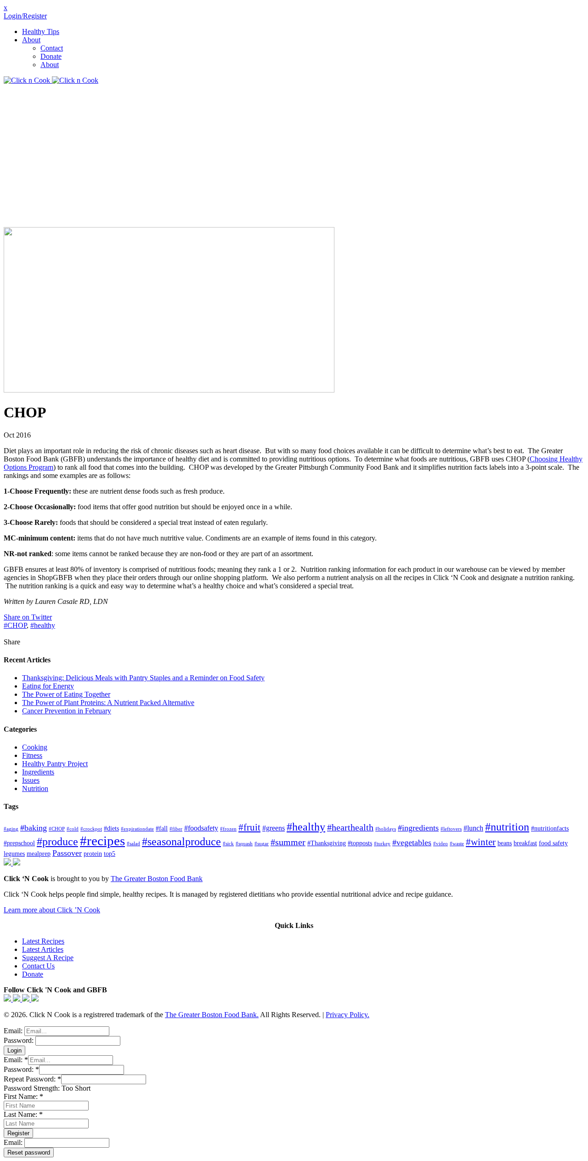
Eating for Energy (48, 686)
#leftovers (451, 828)
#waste (457, 843)
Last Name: (23, 1114)
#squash (244, 843)
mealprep (39, 853)
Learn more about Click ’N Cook (52, 910)
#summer (288, 842)
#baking (33, 827)
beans (505, 843)
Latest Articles (42, 949)
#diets (111, 828)
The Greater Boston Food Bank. (212, 1015)
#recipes (102, 840)
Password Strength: (33, 1088)
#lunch (473, 828)
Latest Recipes (43, 941)
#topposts (360, 843)
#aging (11, 828)
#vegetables (411, 842)
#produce (57, 842)
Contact (51, 48)
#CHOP (15, 625)
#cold (73, 828)
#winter (481, 842)
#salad (133, 843)
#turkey (382, 843)
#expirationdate (137, 828)
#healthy (42, 625)
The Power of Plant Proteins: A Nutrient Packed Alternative (108, 702)
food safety (553, 843)
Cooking (34, 747)
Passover (67, 853)
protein (93, 853)
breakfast (525, 843)
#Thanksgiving (326, 843)
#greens (273, 828)
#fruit (249, 827)
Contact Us (38, 966)
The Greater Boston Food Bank (157, 878)
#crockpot (91, 828)
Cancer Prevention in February (66, 711)
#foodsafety (201, 828)
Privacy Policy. (347, 1015)
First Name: (23, 1096)
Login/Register (25, 16)
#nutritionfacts (550, 828)
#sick (228, 843)
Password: (19, 1040)
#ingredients (418, 827)
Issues (31, 780)
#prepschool (19, 843)
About (31, 40)
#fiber (176, 828)
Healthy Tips (40, 31)
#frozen (228, 828)
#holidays (385, 828)
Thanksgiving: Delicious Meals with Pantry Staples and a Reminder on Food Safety (143, 678)
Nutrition (35, 788)
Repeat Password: (32, 1079)
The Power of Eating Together (66, 694)
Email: (14, 1031)
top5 (109, 853)
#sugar (261, 843)
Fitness (32, 755)
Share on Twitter (28, 617)
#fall (162, 828)
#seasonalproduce (181, 842)
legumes (14, 853)
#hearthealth (350, 827)
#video (440, 843)
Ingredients (38, 772)
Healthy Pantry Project (55, 764)
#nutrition (507, 827)
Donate (51, 56)
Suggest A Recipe (48, 958)
